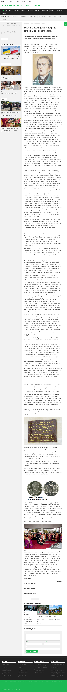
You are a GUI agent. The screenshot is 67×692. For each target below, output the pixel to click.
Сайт (27, 646)
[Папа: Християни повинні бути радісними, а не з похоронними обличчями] (11, 85)
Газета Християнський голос (44, 16)
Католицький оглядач (22, 665)
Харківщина (37, 10)
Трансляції (3, 13)
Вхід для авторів (37, 685)
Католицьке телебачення (23, 672)
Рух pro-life (3, 19)
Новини (3, 10)
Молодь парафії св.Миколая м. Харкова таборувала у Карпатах (54, 618)
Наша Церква (9, 1)
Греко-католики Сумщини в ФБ (57, 676)
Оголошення (60, 10)
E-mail (45, 641)
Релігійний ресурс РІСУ (39, 664)
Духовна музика (33, 16)
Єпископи (23, 1)
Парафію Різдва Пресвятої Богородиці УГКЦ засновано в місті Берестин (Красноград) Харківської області (10, 114)
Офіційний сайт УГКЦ (6, 664)
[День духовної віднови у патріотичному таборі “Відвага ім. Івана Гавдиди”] (43, 610)
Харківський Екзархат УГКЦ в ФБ (57, 664)
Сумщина (52, 10)
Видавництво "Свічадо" (39, 670)
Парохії (8, 10)
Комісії (22, 10)
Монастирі (15, 10)
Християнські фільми (22, 16)
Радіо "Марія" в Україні (22, 670)
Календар (48, 681)
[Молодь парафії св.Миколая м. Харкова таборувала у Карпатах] (55, 610)
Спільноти (29, 10)
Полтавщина (45, 10)
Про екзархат (16, 1)
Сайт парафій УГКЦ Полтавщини (57, 675)
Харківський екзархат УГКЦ (33, 34)
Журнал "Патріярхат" (22, 675)
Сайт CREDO (20, 667)
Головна (2, 1)
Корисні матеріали (5, 16)
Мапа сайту (29, 685)
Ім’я (27, 641)
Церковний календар (6, 670)
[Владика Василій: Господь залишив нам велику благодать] (11, 70)
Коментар (28, 632)
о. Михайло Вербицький (35, 598)
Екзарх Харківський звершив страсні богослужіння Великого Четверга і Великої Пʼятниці (9, 130)
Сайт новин (4, 665)
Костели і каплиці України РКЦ (40, 665)
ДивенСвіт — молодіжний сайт (24, 676)
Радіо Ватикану (21, 669)
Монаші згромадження (6, 672)
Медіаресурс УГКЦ (22, 664)
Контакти (29, 1)
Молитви (56, 16)
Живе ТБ (20, 673)
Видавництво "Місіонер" (39, 672)
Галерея (61, 16)
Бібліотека (14, 16)
